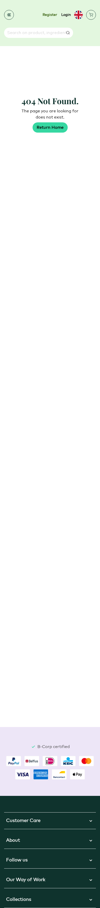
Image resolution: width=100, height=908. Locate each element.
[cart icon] (91, 15)
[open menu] (9, 15)
